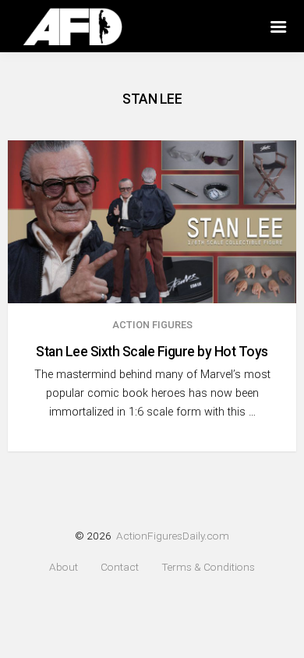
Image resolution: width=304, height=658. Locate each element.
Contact (120, 567)
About (63, 567)
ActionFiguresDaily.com (172, 535)
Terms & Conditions (208, 567)
